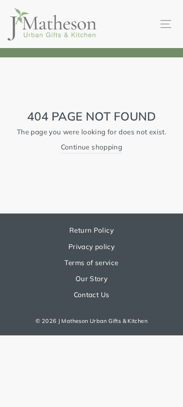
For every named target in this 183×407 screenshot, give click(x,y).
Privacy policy (91, 246)
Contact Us (92, 294)
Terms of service (91, 262)
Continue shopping (92, 147)
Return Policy (91, 230)
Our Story (91, 278)
